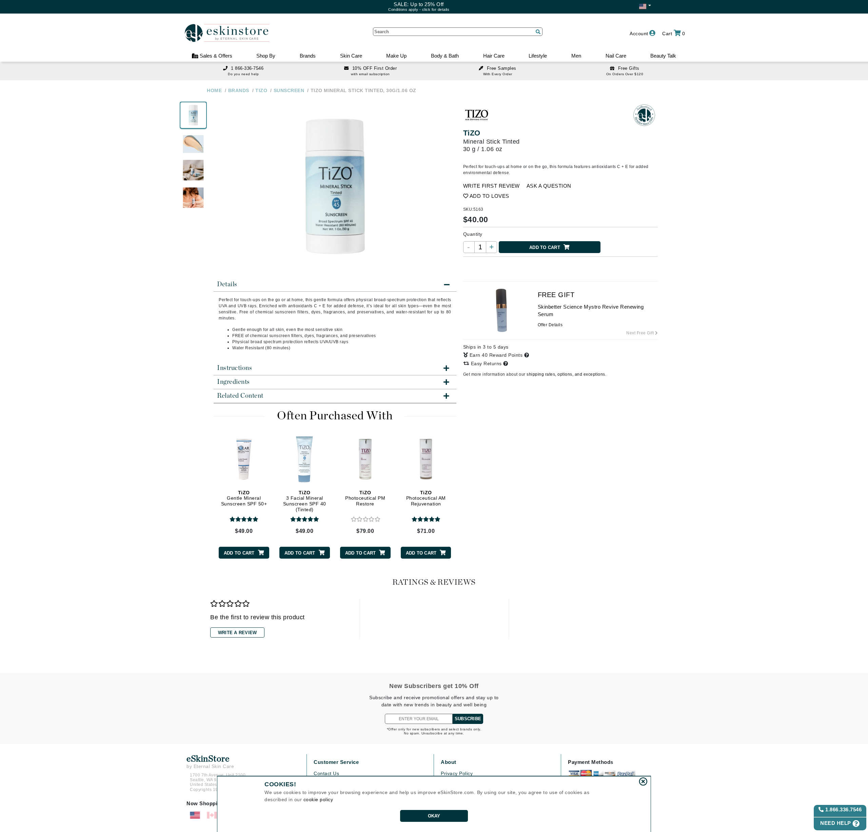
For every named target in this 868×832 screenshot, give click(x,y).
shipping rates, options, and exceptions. (566, 374)
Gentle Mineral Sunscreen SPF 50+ (244, 498)
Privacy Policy (457, 773)
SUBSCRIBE (468, 718)
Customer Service (336, 762)
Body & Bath (445, 56)
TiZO (471, 133)
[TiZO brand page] (476, 115)
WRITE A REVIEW (237, 632)
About (448, 762)
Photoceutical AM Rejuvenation (426, 498)
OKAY (434, 815)
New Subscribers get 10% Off (434, 686)
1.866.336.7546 (843, 809)
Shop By (265, 56)
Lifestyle (538, 56)
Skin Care (351, 56)
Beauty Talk (663, 56)
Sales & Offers (215, 56)
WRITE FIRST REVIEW (491, 186)
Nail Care (616, 56)
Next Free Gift (640, 333)
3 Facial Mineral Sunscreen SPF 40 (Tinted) (304, 501)
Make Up (396, 56)
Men (576, 56)
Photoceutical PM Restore (365, 498)
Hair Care (494, 56)
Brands (308, 56)
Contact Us (326, 773)
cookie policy (318, 799)
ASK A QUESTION (549, 186)
